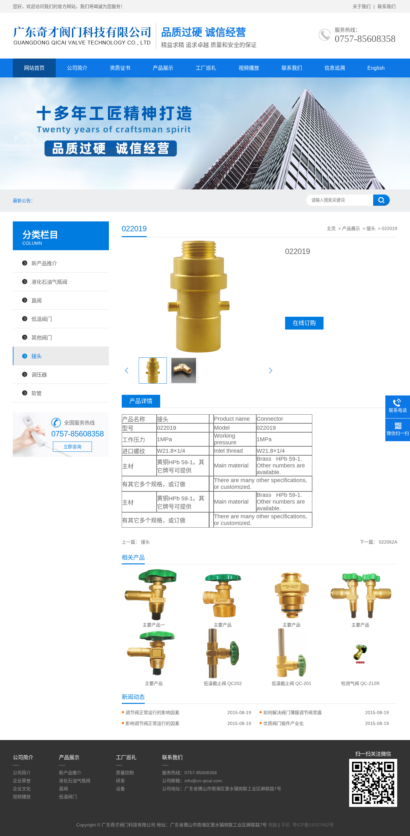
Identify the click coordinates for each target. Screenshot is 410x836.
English (376, 68)
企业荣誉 (22, 780)
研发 (120, 780)
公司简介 (77, 68)
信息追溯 (334, 68)
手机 (285, 824)
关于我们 (362, 6)
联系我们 (387, 6)
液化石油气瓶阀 (49, 282)
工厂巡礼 (206, 68)
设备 (120, 788)
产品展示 (163, 68)
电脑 (272, 824)
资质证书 (120, 68)
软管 (36, 393)
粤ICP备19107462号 (313, 824)
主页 (331, 228)
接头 (36, 356)
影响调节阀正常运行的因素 (152, 723)
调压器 (39, 375)
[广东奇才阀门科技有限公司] (84, 49)
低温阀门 (41, 319)
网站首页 (34, 68)
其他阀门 (41, 337)
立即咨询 (72, 446)
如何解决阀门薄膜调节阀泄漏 (292, 712)
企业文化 (22, 788)
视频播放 (249, 68)
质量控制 (125, 772)
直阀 (36, 300)
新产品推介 (44, 263)
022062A (388, 542)
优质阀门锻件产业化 (283, 723)
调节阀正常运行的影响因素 (152, 712)
